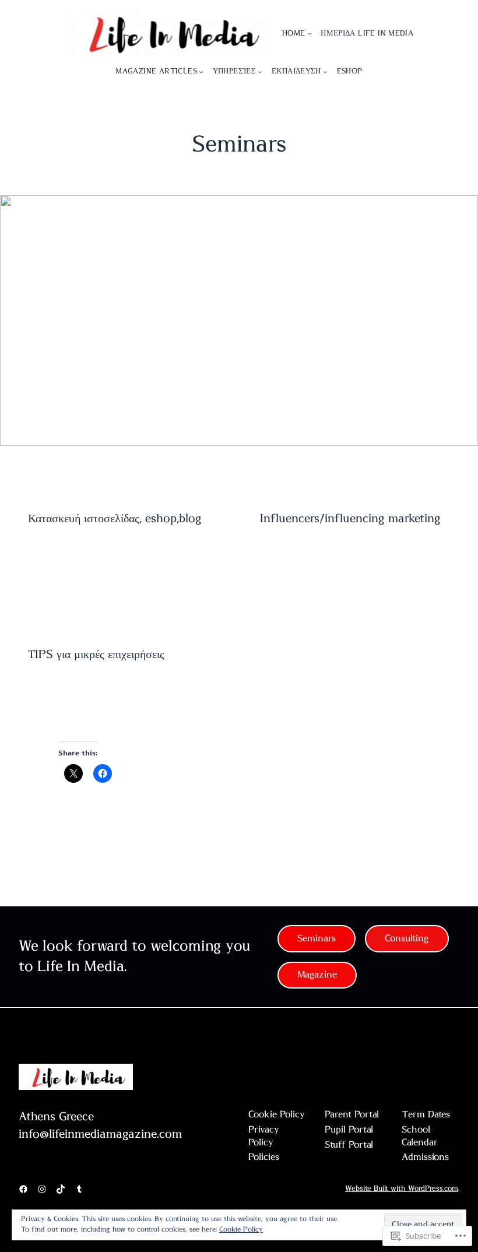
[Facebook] (23, 1189)
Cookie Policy (241, 1229)
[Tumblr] (79, 1189)
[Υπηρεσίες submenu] (260, 71)
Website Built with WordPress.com (401, 1189)
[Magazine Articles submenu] (201, 71)
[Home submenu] (309, 33)
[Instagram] (42, 1189)
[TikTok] (60, 1189)
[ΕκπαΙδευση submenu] (325, 71)
